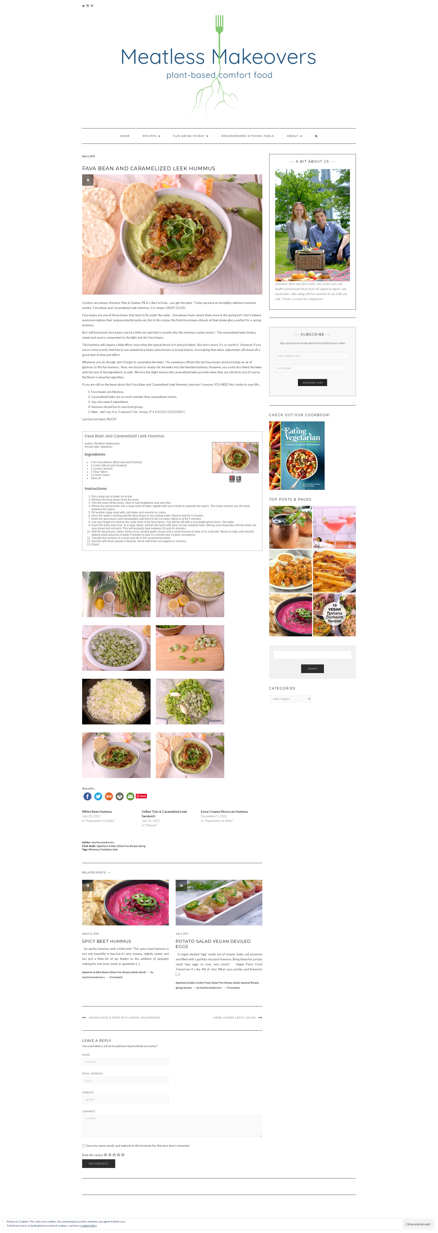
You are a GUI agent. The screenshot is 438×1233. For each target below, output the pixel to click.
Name (86, 1054)
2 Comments (116, 977)
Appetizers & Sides (106, 845)
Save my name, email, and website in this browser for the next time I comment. (138, 1145)
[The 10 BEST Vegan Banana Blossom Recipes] (334, 614)
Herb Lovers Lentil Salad (235, 1017)
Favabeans (106, 849)
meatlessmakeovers (103, 842)
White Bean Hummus (97, 811)
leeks (115, 849)
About (293, 136)
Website (88, 1092)
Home (125, 136)
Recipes (150, 136)
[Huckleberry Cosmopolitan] (334, 527)
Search (312, 668)
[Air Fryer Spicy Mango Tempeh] (290, 571)
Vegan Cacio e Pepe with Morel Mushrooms (124, 1017)
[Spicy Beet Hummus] (290, 614)
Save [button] (232, 481)
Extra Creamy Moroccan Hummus (224, 811)
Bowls (105, 972)
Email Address (92, 1073)
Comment (88, 1111)
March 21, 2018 (90, 933)
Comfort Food (203, 982)
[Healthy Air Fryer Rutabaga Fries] (334, 571)
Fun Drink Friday (189, 136)
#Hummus (94, 849)
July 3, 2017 (182, 933)
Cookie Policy (88, 1225)
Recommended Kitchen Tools (247, 136)
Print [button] (238, 481)
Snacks (142, 972)
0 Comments (233, 987)
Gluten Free (123, 845)
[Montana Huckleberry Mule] (290, 527)
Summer (187, 987)
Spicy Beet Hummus (106, 941)
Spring (142, 845)
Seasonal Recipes (250, 982)
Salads (134, 972)
